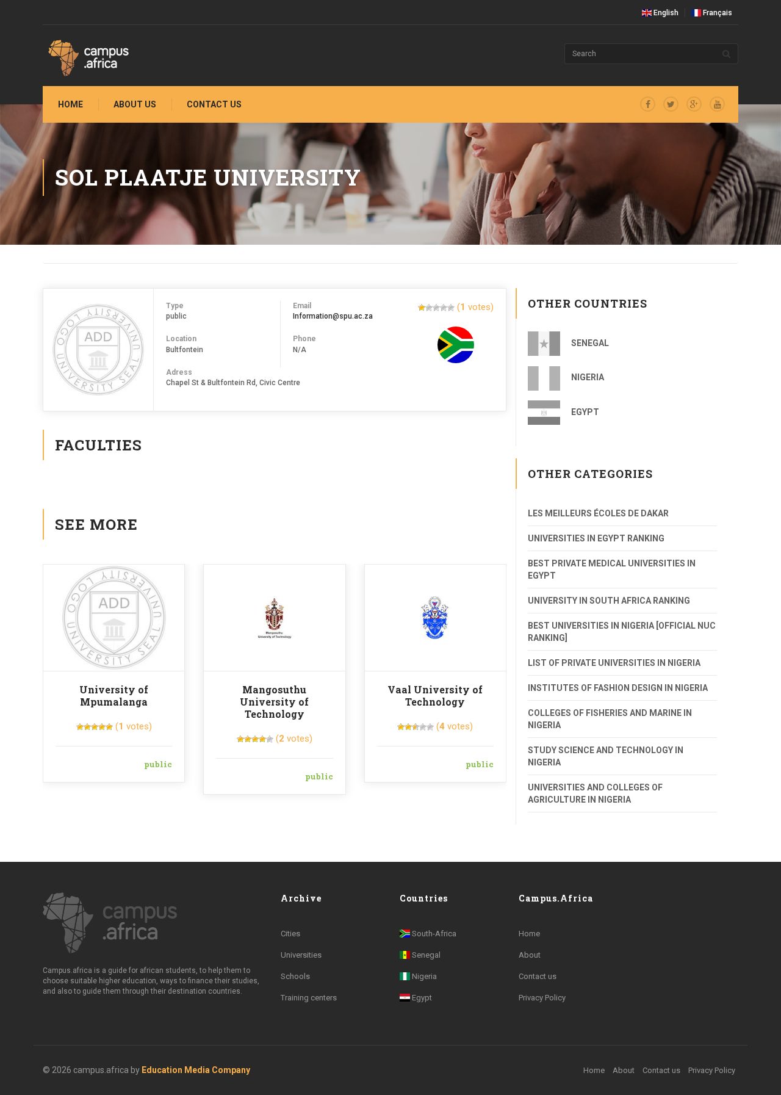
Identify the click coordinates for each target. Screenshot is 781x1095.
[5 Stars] (451, 307)
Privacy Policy (542, 997)
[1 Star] (421, 307)
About (530, 954)
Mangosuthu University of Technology (274, 701)
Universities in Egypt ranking (596, 538)
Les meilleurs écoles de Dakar (598, 513)
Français (716, 13)
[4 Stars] (443, 307)
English (665, 13)
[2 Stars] (429, 307)
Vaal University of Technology (435, 695)
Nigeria (586, 377)
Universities (301, 954)
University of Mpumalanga (113, 695)
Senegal (589, 343)
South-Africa (433, 933)
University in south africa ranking (609, 600)
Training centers (309, 997)
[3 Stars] (436, 307)
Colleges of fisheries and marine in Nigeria (610, 719)
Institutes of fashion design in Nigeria (618, 688)
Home (70, 104)
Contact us (214, 104)
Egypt (584, 412)
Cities (290, 933)
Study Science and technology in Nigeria (605, 756)
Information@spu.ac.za (333, 316)
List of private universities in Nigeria (614, 663)
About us (134, 104)
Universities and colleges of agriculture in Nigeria (595, 793)
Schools (295, 976)
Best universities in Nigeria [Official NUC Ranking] (622, 632)
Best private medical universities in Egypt (612, 569)
